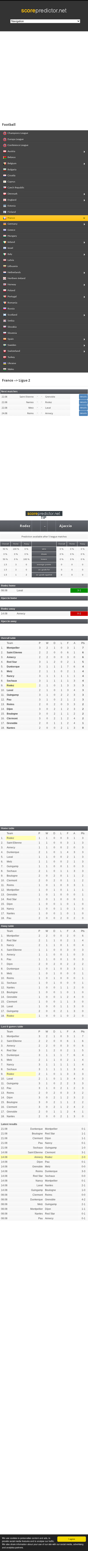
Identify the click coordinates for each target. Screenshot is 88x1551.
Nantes (11, 727)
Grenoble (12, 723)
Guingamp (13, 694)
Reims (10, 704)
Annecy (11, 657)
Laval (10, 690)
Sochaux (12, 680)
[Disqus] (44, 1280)
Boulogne (12, 713)
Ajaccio (65, 526)
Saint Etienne (14, 652)
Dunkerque (13, 666)
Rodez (25, 526)
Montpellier (13, 647)
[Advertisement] (44, 76)
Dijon (10, 709)
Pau (9, 699)
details (83, 396)
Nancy (10, 676)
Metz (9, 671)
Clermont (12, 718)
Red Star (12, 662)
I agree (71, 1539)
